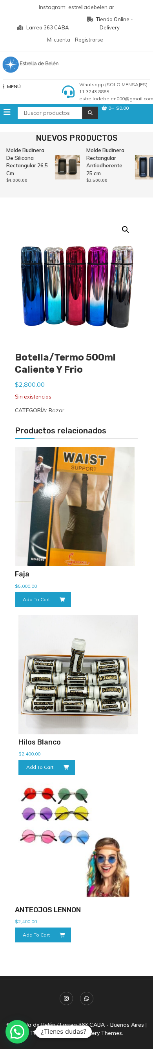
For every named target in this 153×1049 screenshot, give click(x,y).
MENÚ (14, 86)
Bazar (56, 410)
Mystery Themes (101, 1032)
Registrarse (89, 39)
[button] (125, 230)
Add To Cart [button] (36, 599)
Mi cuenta (58, 39)
